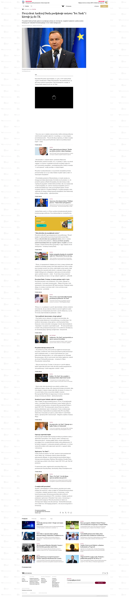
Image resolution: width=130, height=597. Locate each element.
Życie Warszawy (55, 586)
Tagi (51, 518)
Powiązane (24, 518)
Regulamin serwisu (34, 581)
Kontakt (23, 579)
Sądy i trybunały (53, 335)
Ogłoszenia (43, 579)
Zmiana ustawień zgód (34, 579)
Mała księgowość (55, 582)
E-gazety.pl (54, 579)
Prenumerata (44, 581)
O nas (23, 578)
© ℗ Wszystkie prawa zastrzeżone (42, 511)
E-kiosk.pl (54, 578)
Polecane (34, 518)
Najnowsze (43, 518)
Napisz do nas (25, 581)
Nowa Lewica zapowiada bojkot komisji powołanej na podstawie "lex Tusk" (61, 297)
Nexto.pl (54, 581)
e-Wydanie (96, 6)
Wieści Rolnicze (55, 585)
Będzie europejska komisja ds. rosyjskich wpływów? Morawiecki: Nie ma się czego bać (61, 255)
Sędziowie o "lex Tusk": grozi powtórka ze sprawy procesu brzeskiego (61, 338)
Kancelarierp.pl (55, 584)
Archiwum (43, 582)
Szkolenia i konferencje (27, 590)
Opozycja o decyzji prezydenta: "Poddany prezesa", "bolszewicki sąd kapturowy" (61, 202)
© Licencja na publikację (40, 510)
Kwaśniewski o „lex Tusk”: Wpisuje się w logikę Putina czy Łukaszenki (61, 425)
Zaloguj (104, 6)
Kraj (30, 9)
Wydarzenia (68, 6)
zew (36, 74)
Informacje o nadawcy (34, 582)
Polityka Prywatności (34, 578)
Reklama (43, 578)
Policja (38, 521)
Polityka (34, 9)
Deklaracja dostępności (34, 584)
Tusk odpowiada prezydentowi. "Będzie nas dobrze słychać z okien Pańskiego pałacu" (61, 150)
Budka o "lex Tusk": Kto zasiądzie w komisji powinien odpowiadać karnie (60, 377)
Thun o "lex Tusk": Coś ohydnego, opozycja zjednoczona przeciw (59, 477)
